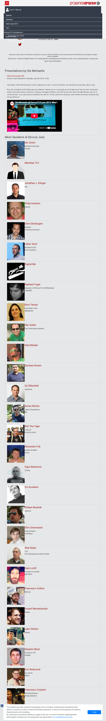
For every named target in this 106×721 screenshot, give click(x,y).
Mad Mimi (28, 574)
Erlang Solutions (31, 696)
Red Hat (27, 592)
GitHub (27, 612)
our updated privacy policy (62, 717)
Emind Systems (30, 250)
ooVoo (27, 453)
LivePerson (29, 534)
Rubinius (28, 511)
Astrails (27, 207)
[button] (53, 32)
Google (27, 149)
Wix (26, 412)
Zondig (27, 470)
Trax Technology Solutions (34, 329)
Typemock (28, 389)
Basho (27, 676)
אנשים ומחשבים (30, 432)
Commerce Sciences (32, 230)
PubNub (28, 655)
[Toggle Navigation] (7, 3)
